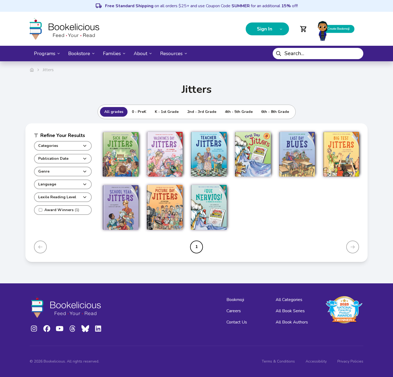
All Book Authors (292, 322)
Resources (171, 53)
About (140, 53)
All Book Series (290, 311)
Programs (44, 53)
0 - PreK (139, 111)
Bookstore (79, 53)
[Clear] (357, 53)
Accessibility (316, 361)
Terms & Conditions (278, 361)
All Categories (289, 300)
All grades (113, 111)
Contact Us (236, 322)
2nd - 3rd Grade (201, 111)
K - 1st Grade (167, 111)
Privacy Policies (350, 361)
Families (112, 53)
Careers (233, 311)
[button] (63, 136)
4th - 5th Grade (239, 111)
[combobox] (318, 53)
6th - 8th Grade (275, 111)
